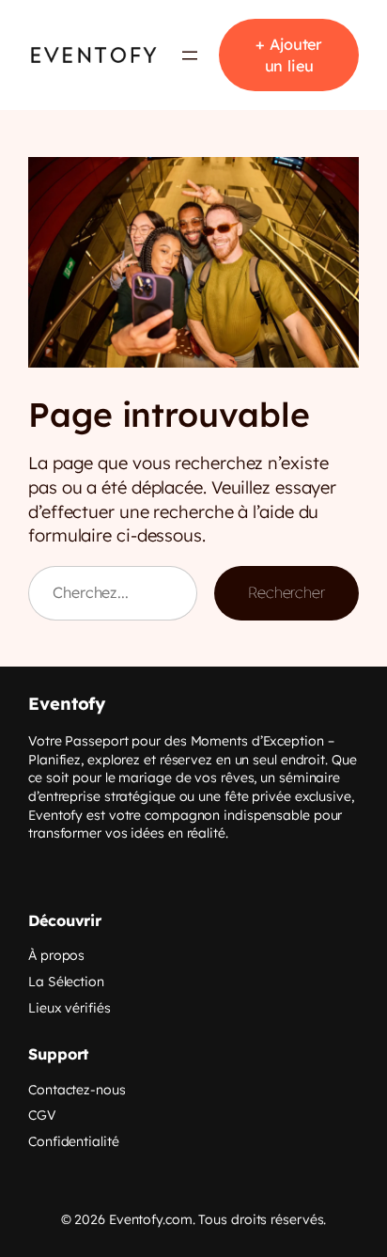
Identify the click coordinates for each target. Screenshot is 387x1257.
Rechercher (286, 592)
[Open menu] (189, 55)
